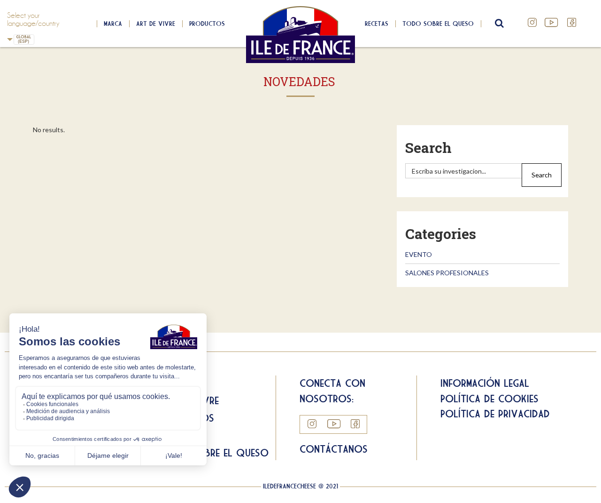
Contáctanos (334, 449)
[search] (463, 170)
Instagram (532, 22)
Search (428, 147)
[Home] (300, 34)
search (498, 23)
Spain (39, 39)
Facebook (572, 22)
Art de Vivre (155, 23)
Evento (418, 254)
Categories (440, 233)
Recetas (376, 23)
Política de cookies (489, 398)
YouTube (552, 22)
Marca (113, 23)
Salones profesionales (447, 273)
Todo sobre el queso (438, 23)
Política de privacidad (495, 413)
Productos (207, 23)
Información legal (484, 383)
